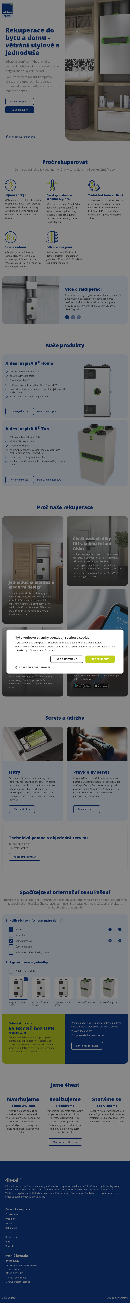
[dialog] (65, 651)
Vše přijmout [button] (100, 658)
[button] (32, 667)
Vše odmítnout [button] (67, 658)
